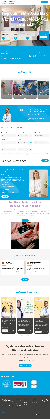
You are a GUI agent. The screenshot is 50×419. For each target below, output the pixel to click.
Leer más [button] (4, 272)
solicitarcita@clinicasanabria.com (11, 58)
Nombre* (4, 133)
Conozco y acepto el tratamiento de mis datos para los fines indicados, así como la (17, 161)
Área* (19, 139)
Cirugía (31, 94)
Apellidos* (21, 133)
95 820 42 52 (4, 53)
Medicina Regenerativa (43, 93)
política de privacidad (19, 161)
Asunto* (3, 139)
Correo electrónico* (40, 140)
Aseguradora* (5, 147)
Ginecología (7, 94)
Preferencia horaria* (24, 147)
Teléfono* (37, 133)
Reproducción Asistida (18, 95)
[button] (17, 2)
